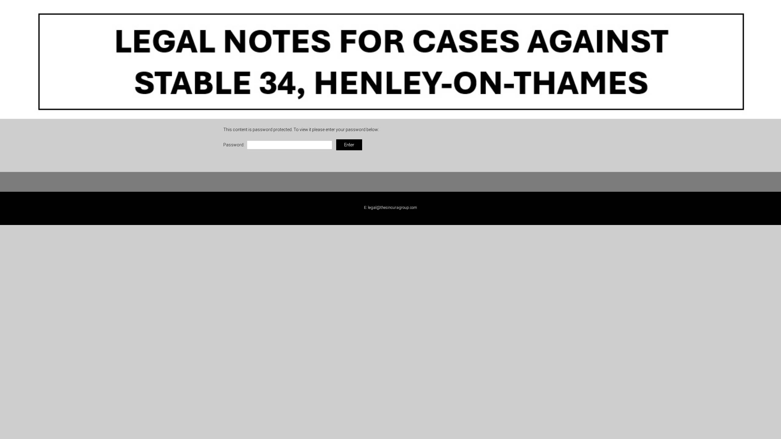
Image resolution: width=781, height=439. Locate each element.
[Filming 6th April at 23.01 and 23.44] (390, 59)
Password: (234, 144)
